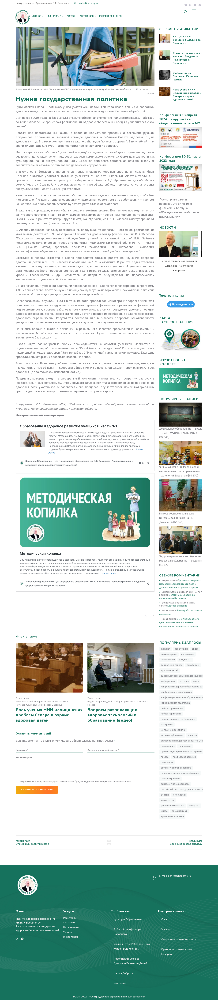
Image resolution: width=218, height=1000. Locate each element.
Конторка (120, 983)
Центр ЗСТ (194, 805)
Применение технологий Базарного (176, 952)
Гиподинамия (168, 659)
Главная (36, 15)
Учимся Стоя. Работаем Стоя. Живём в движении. (132, 946)
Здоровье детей (24, 701)
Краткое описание (177, 605)
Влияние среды (169, 654)
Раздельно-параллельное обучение (180, 773)
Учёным (67, 932)
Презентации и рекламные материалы (181, 751)
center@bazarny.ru (87, 3)
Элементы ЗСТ (179, 811)
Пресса (91, 704)
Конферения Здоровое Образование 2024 (183, 686)
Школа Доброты (123, 973)
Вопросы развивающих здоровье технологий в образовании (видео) (112, 715)
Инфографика (168, 681)
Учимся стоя (167, 800)
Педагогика (185, 746)
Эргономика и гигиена (172, 816)
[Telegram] (200, 5)
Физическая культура (172, 805)
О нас (164, 919)
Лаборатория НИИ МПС (56, 701)
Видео (90, 701)
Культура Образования (128, 919)
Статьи (165, 794)
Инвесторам (70, 936)
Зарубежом (193, 665)
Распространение (110, 15)
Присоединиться (182, 304)
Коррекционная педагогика (175, 703)
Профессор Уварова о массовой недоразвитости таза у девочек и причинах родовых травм (180, 584)
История (38, 701)
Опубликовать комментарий (36, 790)
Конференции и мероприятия (176, 692)
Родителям (70, 918)
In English (165, 649)
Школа (164, 811)
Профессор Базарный (51, 704)
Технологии (53, 15)
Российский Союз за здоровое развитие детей (186, 789)
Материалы (87, 15)
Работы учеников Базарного (176, 767)
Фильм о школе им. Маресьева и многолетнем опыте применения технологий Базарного (179, 471)
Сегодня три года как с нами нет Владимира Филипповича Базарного (179, 265)
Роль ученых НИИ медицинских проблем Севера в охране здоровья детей (49, 715)
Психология (167, 762)
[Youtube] (195, 5)
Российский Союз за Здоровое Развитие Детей (130, 961)
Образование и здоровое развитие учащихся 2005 (188, 740)
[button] (200, 227)
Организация (168, 746)
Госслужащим (71, 927)
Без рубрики (181, 649)
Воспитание (187, 654)
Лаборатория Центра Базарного (131, 701)
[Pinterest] (190, 5)
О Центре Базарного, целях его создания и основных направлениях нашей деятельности (179, 623)
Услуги (70, 15)
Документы (185, 659)
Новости (192, 735)
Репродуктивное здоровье (175, 784)
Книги (196, 681)
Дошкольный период (172, 665)
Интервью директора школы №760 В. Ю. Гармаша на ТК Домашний (176, 518)
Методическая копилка (173, 730)
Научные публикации (27, 704)
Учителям (69, 922)
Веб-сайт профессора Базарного (127, 932)
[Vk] (186, 5)
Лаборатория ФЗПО (171, 713)
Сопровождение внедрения (178, 939)
